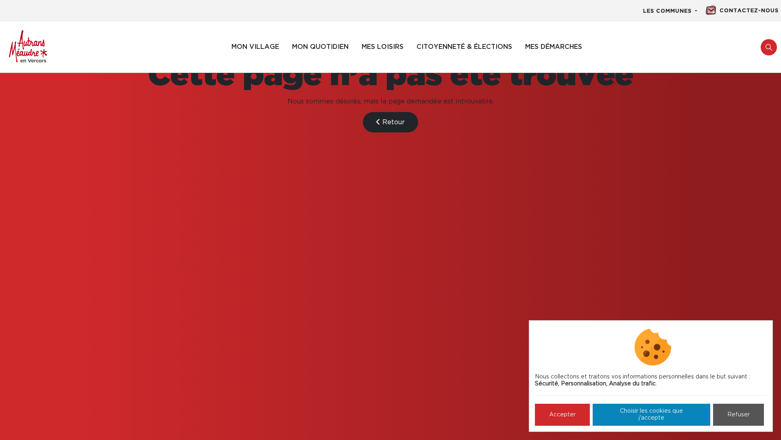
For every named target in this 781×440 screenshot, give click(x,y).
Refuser (738, 415)
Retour (392, 122)
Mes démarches (553, 47)
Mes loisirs (383, 47)
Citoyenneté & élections (464, 47)
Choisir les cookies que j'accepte (651, 414)
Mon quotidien (320, 47)
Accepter (562, 415)
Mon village (255, 47)
